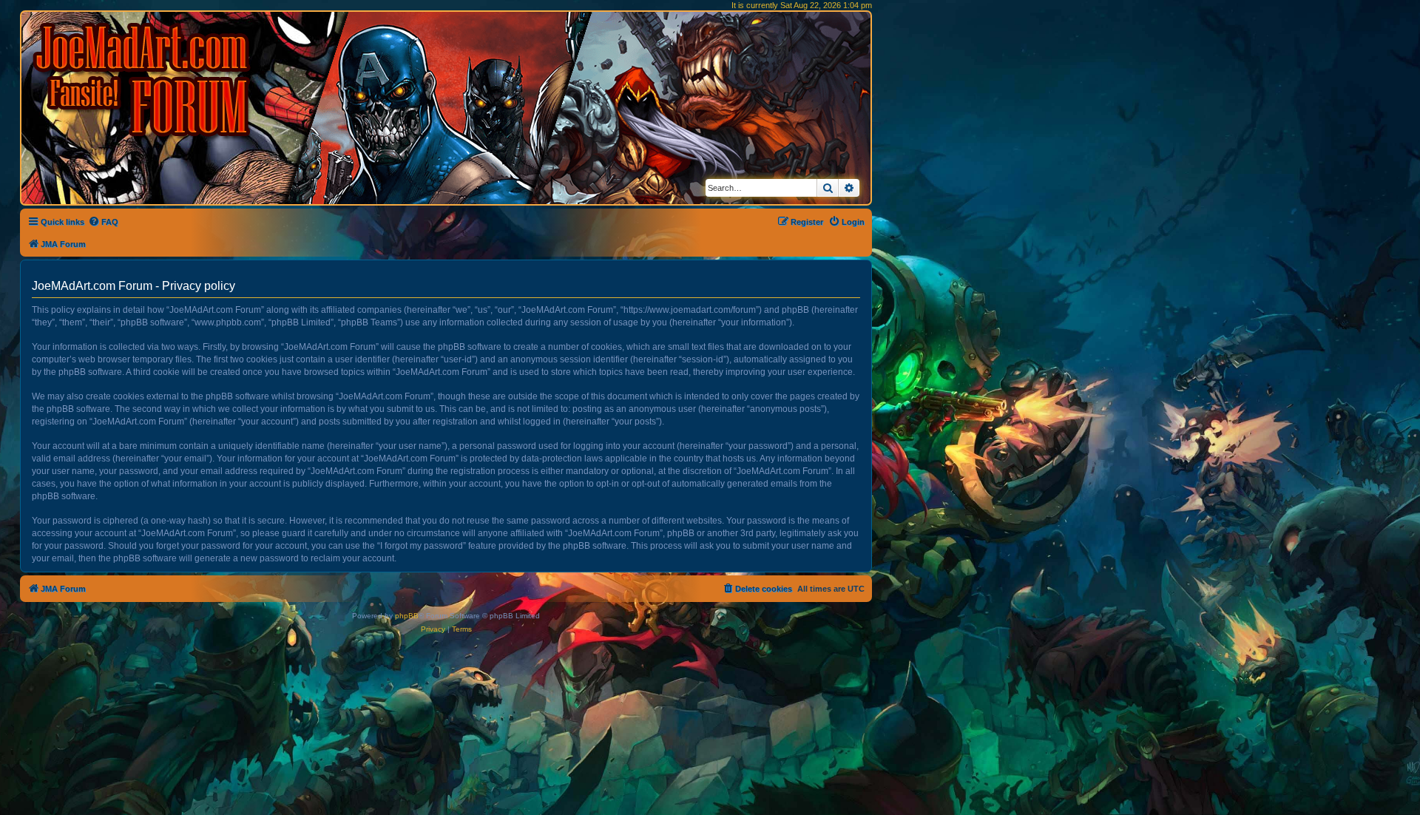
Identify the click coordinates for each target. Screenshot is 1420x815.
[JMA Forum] (144, 79)
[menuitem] (103, 222)
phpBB (407, 616)
